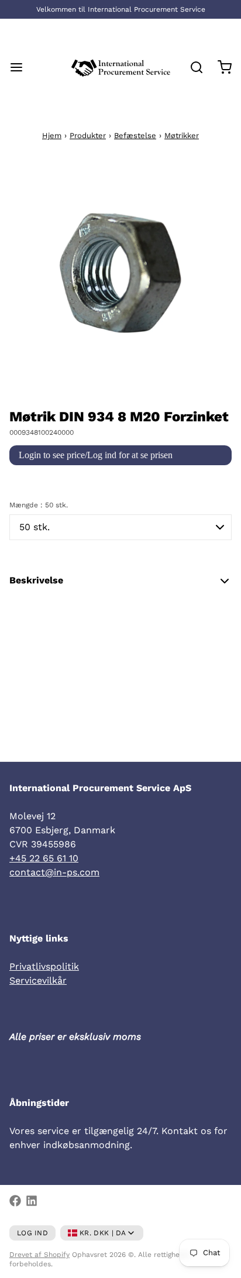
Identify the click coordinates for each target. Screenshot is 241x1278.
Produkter (88, 135)
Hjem (51, 135)
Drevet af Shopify (39, 1254)
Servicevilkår (38, 980)
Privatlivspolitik (44, 966)
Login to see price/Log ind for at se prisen (96, 455)
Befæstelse (135, 135)
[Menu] (21, 67)
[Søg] (192, 67)
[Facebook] (15, 1201)
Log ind (32, 1233)
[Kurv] (220, 67)
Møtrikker (181, 135)
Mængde (38, 505)
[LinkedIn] (31, 1201)
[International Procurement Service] (121, 67)
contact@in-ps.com (54, 872)
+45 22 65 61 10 (43, 858)
